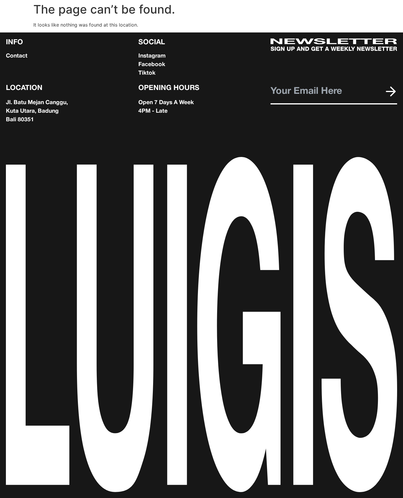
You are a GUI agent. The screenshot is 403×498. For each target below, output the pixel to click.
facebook (151, 64)
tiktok (146, 73)
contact (16, 56)
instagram (152, 56)
